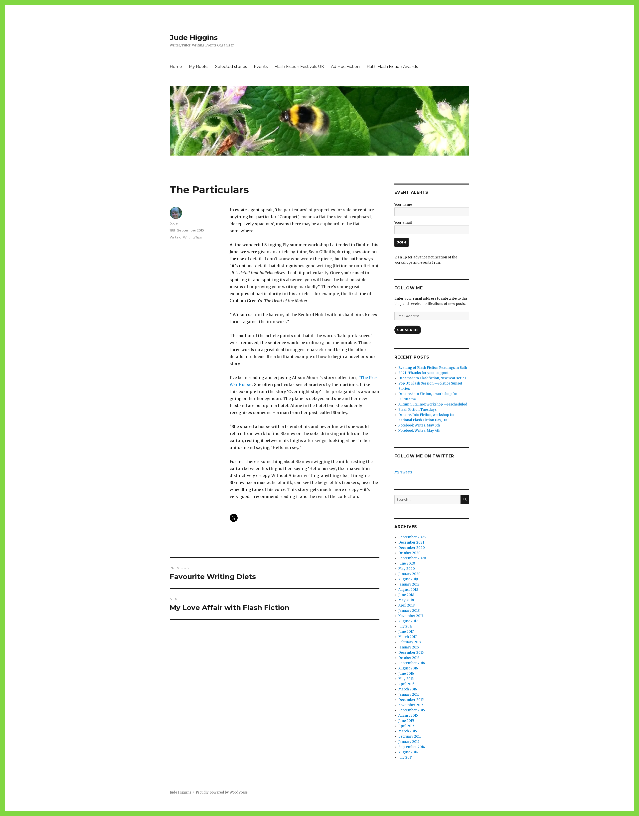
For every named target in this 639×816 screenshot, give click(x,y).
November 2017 (410, 616)
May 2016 (406, 679)
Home (176, 66)
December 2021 (411, 542)
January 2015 (408, 742)
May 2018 (406, 600)
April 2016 (406, 684)
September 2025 (412, 537)
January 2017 (408, 647)
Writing (175, 237)
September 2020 (412, 558)
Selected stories (231, 66)
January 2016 (408, 694)
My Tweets (403, 472)
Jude (174, 223)
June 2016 (406, 673)
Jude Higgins (194, 37)
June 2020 (406, 563)
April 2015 (406, 726)
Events (261, 66)
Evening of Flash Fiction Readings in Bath (432, 368)
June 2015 (406, 721)
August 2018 (408, 590)
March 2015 (407, 731)
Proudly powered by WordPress (222, 792)
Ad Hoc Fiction (345, 66)
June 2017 (406, 631)
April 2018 (406, 605)
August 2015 (408, 715)
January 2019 (408, 584)
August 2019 (408, 579)
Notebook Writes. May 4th (419, 430)
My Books (198, 66)
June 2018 (406, 595)
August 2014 (408, 752)
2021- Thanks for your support (423, 373)
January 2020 (409, 574)
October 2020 (409, 553)
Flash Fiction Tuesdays (417, 410)
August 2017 (408, 621)
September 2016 (411, 663)
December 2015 (411, 700)
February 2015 (409, 736)
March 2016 (407, 689)
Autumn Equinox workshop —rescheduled (432, 404)
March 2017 (407, 637)
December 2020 (411, 548)
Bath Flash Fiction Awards (392, 66)
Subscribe (408, 330)
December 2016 (411, 652)
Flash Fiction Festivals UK (299, 66)
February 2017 (409, 642)
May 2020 (406, 569)
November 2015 (410, 705)
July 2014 (405, 757)
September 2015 (411, 710)
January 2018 (409, 611)
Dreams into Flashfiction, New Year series (432, 378)
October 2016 (408, 658)
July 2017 (405, 626)
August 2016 (408, 668)
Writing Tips (192, 237)
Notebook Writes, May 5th (419, 425)
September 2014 (411, 747)
